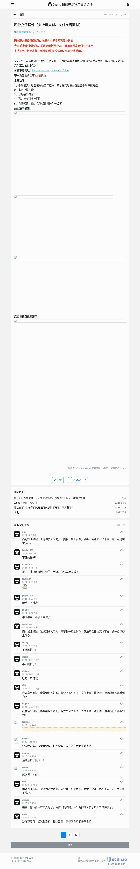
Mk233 (25, 609)
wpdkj (25, 642)
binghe (25, 738)
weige (25, 767)
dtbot (24, 531)
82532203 (27, 564)
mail (24, 781)
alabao (25, 671)
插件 (21, 14)
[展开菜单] (12, 4)
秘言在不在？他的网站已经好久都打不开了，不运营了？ (44, 507)
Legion (25, 703)
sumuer (26, 753)
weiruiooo (27, 624)
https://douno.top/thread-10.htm (50, 70)
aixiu (24, 814)
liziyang (26, 721)
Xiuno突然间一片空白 (25, 502)
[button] (118, 525)
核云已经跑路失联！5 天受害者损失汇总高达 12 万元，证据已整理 (49, 498)
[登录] (128, 4)
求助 (16, 512)
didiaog (25, 799)
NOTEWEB (26, 860)
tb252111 (26, 578)
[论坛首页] (14, 14)
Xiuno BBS (28, 857)
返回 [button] (70, 844)
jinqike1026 (27, 550)
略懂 (24, 685)
